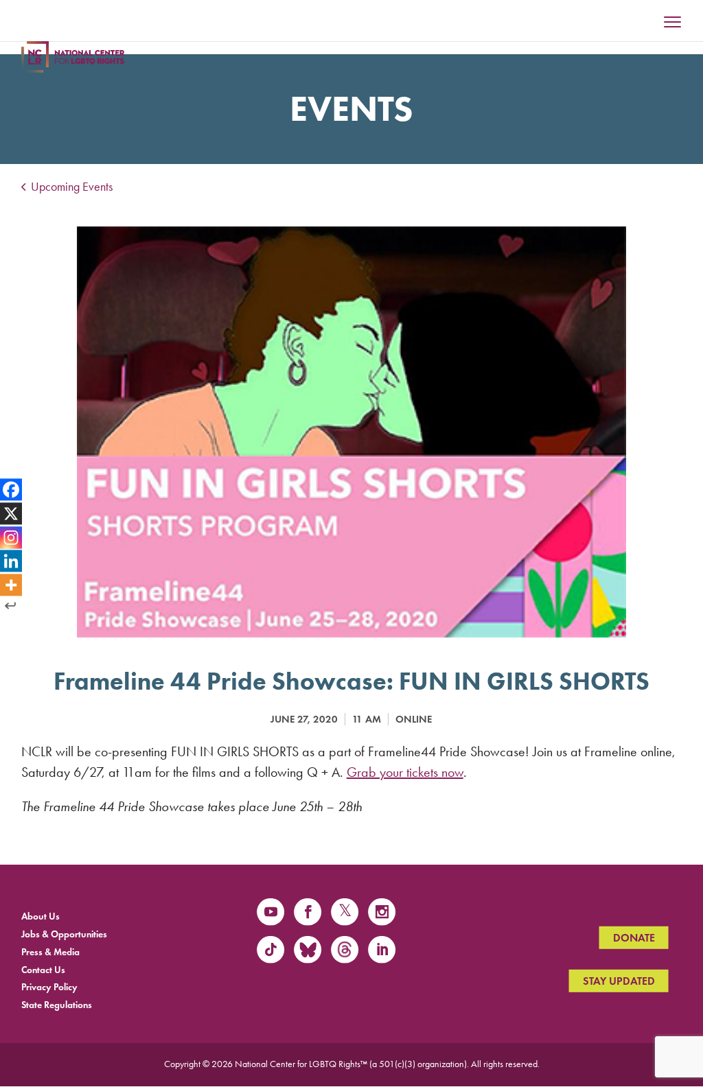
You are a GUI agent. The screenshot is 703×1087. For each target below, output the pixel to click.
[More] (11, 585)
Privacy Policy (49, 987)
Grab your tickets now (405, 772)
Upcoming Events (70, 186)
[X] (11, 513)
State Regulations (56, 1005)
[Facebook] (11, 489)
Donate (634, 937)
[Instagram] (11, 537)
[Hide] (10, 605)
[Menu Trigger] (672, 23)
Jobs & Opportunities (64, 934)
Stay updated (619, 980)
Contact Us (43, 969)
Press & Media (50, 951)
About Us (40, 916)
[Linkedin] (11, 561)
